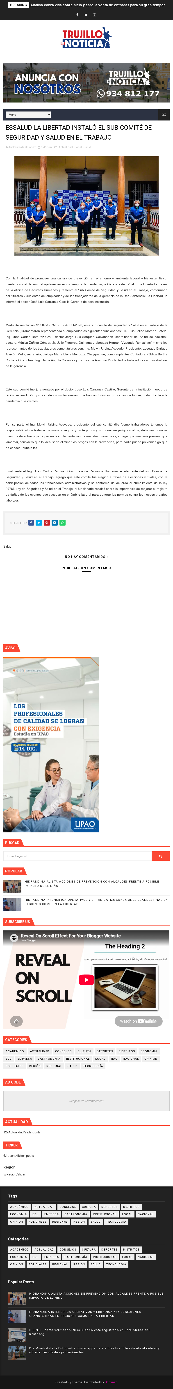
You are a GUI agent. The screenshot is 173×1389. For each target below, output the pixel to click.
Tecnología (93, 1066)
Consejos (63, 1051)
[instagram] (94, 15)
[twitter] (86, 15)
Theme (77, 1382)
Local (78, 147)
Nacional (131, 1058)
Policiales (14, 1066)
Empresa (25, 1058)
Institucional (78, 1058)
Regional (54, 1066)
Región (35, 1066)
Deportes (105, 1051)
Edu (9, 1058)
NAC (114, 1058)
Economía (149, 1051)
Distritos (127, 1051)
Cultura (84, 1051)
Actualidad (66, 147)
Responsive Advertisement (86, 1101)
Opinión (150, 1058)
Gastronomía (49, 1058)
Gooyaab (111, 1382)
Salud (87, 147)
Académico (15, 1051)
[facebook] (77, 15)
